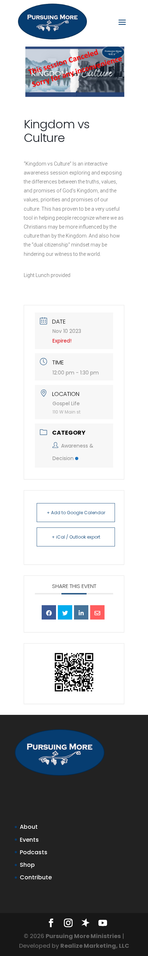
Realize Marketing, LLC (94, 946)
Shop (27, 865)
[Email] (97, 612)
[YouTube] (102, 923)
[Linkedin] (81, 612)
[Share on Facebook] (49, 612)
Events (29, 840)
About (29, 827)
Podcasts (33, 852)
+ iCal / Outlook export (76, 537)
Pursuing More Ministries (83, 936)
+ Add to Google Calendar (76, 513)
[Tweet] (65, 612)
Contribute (36, 877)
